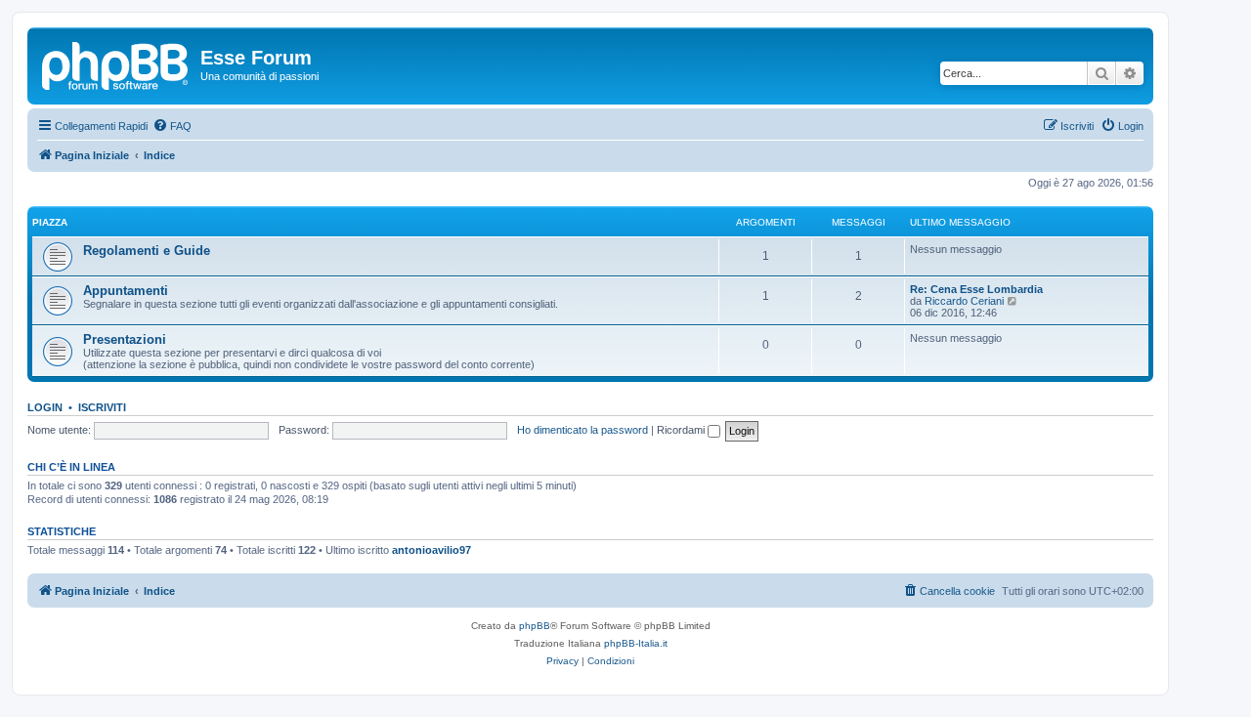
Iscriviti (102, 407)
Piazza (49, 222)
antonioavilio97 (431, 550)
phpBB (534, 625)
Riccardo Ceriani (964, 301)
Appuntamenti (125, 290)
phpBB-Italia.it (636, 643)
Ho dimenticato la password (582, 430)
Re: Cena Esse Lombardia (976, 289)
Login (45, 407)
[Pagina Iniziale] (116, 63)
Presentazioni (124, 339)
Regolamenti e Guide (146, 250)
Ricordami (682, 430)
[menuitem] (172, 126)
